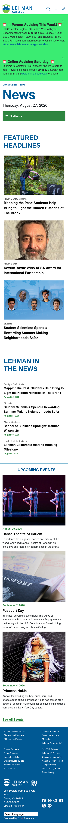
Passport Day (13, 610)
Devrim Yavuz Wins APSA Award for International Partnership (32, 270)
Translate (29, 818)
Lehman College (10, 84)
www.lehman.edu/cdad (34, 73)
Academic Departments (14, 731)
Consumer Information (52, 756)
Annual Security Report (52, 760)
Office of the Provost (13, 739)
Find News (15, 116)
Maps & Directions (14, 806)
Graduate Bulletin (11, 756)
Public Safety (48, 772)
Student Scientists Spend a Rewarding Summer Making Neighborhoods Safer (26, 332)
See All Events (13, 719)
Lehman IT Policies (50, 753)
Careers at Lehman (50, 731)
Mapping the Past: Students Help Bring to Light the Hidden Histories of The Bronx (34, 207)
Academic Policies (12, 764)
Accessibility (9, 768)
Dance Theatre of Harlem (22, 533)
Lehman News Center (52, 742)
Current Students (11, 749)
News (22, 84)
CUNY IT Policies (50, 749)
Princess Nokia (15, 690)
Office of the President (14, 735)
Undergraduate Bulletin (14, 760)
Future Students (11, 753)
